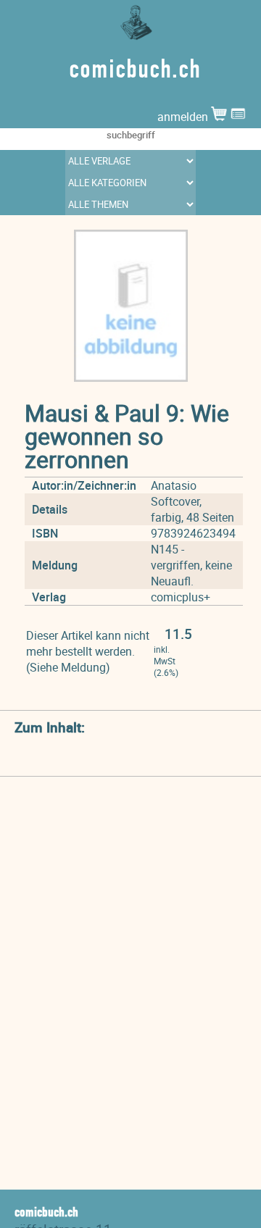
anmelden (184, 117)
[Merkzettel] (238, 117)
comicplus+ (180, 597)
